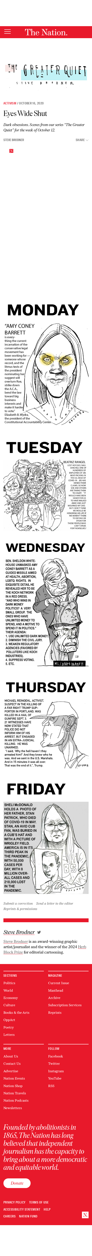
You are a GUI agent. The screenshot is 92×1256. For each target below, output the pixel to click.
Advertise (10, 1071)
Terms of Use (39, 1202)
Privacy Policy (14, 1202)
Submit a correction (18, 903)
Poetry (8, 1027)
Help (47, 1209)
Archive (54, 998)
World (8, 990)
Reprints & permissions (20, 909)
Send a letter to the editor (54, 903)
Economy (10, 998)
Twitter (54, 1064)
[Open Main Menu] (7, 32)
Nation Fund (28, 1216)
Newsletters (12, 1108)
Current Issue (58, 983)
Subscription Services (65, 1005)
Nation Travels (14, 1093)
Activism (9, 103)
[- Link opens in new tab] (39, 932)
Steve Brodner (13, 140)
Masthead (55, 990)
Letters (9, 1035)
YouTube (54, 1078)
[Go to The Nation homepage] (46, 32)
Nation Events (14, 1078)
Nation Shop (12, 1086)
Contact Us (12, 1064)
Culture (9, 1005)
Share (80, 140)
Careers (9, 1216)
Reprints (54, 1013)
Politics (9, 983)
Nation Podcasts (15, 1100)
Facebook (55, 1056)
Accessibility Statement (21, 1209)
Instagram (56, 1071)
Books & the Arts (16, 1013)
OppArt (9, 1020)
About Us (10, 1056)
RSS (51, 1086)
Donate (17, 1183)
